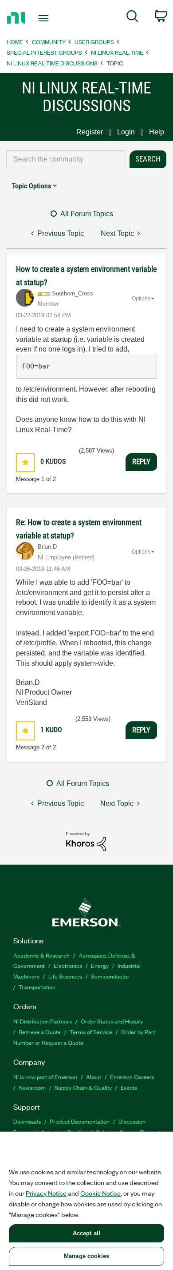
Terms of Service (91, 1031)
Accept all (86, 1233)
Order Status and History (112, 1021)
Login (126, 132)
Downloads (27, 1121)
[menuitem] (132, 18)
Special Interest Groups (44, 52)
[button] (25, 462)
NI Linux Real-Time (117, 52)
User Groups (94, 41)
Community (49, 41)
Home (15, 41)
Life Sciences (65, 976)
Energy (100, 965)
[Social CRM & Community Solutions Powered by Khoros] (86, 841)
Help (156, 132)
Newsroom (32, 1087)
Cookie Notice (100, 1193)
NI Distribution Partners (42, 1021)
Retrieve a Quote (40, 1031)
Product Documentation (80, 1121)
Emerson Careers (132, 1076)
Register (89, 132)
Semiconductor (110, 976)
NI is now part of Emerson (45, 1076)
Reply (141, 461)
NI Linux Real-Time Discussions (52, 63)
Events (129, 1087)
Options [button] (141, 298)
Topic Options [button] (31, 186)
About (93, 1076)
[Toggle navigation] (45, 18)
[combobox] (65, 159)
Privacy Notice (46, 1193)
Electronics (68, 965)
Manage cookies (86, 1256)
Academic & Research (41, 955)
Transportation (37, 987)
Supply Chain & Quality (83, 1087)
